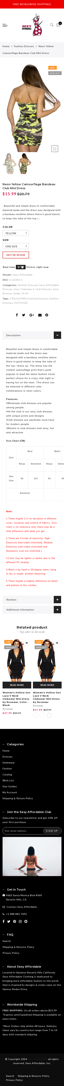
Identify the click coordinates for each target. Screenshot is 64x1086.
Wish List (8, 780)
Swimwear (9, 762)
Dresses (8, 756)
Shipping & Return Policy (18, 798)
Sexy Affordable (23, 274)
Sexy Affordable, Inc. (38, 1063)
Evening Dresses (37, 298)
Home (6, 46)
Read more (17, 685)
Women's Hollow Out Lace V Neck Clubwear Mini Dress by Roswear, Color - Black (16, 698)
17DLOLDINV (18, 298)
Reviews (11, 599)
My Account (10, 792)
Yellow (10, 233)
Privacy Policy (11, 952)
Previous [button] (8, 110)
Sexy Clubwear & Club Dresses (33, 289)
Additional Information (20, 609)
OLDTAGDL (21, 302)
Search (7, 941)
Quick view (27, 643)
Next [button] (51, 110)
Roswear (8, 708)
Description (13, 335)
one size (11, 246)
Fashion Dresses (24, 46)
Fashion (7, 768)
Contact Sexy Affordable (22, 906)
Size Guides (10, 786)
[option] (32, 108)
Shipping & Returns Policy (18, 946)
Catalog (7, 774)
